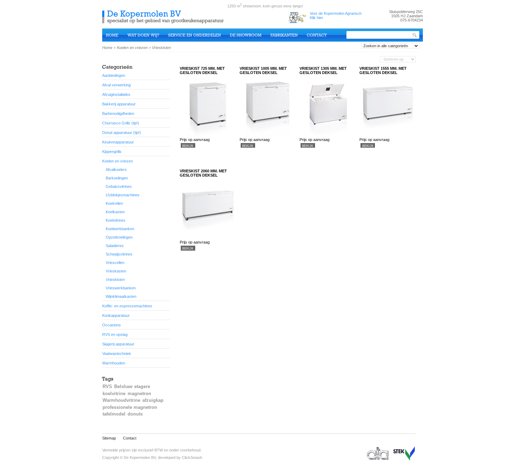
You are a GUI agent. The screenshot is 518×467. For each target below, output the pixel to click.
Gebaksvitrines (119, 186)
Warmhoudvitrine (121, 400)
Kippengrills (112, 151)
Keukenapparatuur (118, 142)
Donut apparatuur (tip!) (121, 132)
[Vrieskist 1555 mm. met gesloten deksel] (387, 135)
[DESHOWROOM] (250, 34)
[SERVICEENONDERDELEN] (199, 34)
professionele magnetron (130, 407)
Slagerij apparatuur (118, 344)
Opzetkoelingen (119, 237)
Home (107, 47)
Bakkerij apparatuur (119, 104)
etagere (142, 386)
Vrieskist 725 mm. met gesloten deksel (202, 70)
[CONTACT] (321, 34)
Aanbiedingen (113, 75)
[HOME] (116, 34)
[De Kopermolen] (164, 20)
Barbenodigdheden (118, 113)
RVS (107, 386)
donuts (135, 414)
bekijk (187, 145)
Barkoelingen (117, 178)
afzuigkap (153, 400)
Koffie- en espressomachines (127, 306)
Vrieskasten (116, 271)
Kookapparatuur (116, 315)
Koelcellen (114, 203)
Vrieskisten (115, 279)
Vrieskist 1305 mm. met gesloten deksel (323, 70)
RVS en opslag (115, 334)
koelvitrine (114, 393)
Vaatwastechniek (116, 353)
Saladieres (115, 246)
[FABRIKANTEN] (288, 34)
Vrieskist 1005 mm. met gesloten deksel (263, 70)
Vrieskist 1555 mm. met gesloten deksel (383, 70)
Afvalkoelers (116, 169)
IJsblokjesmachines (123, 195)
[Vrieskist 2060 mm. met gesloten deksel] (208, 238)
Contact (129, 438)
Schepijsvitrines (119, 254)
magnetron (139, 393)
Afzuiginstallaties (116, 94)
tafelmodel (114, 414)
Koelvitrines (115, 220)
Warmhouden (113, 363)
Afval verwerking (116, 85)
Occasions (111, 325)
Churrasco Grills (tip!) (120, 123)
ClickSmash (192, 457)
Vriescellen (115, 262)
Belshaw (123, 386)
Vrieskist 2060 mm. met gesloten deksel (203, 173)
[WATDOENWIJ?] (147, 34)
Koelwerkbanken (120, 229)
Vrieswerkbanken (121, 288)
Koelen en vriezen (132, 47)
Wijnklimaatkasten (121, 296)
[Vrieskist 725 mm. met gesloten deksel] (208, 135)
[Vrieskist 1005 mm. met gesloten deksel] (268, 135)
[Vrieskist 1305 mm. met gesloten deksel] (328, 135)
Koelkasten (115, 212)
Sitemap (109, 438)
